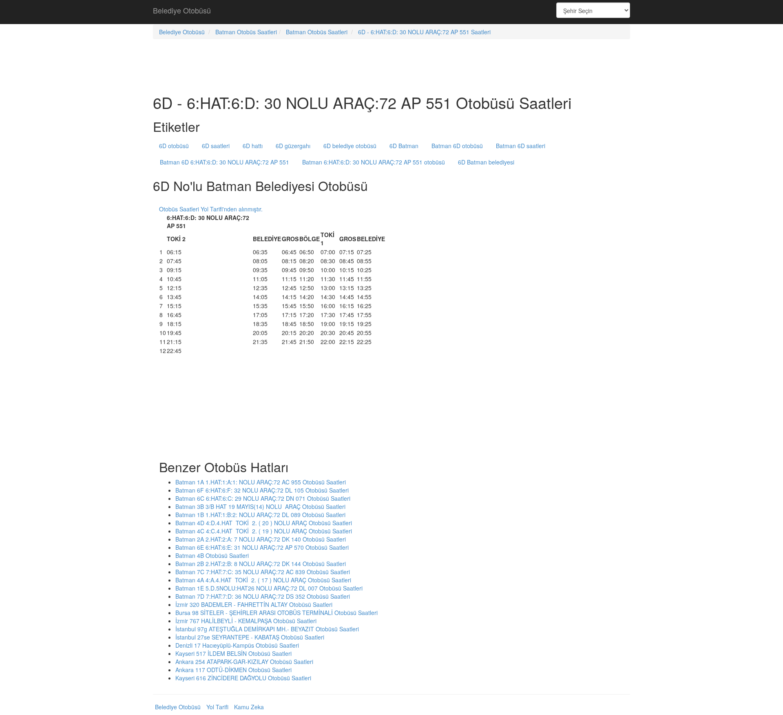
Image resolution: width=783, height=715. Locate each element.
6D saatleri (216, 146)
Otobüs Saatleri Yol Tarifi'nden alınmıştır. (211, 209)
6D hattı (253, 146)
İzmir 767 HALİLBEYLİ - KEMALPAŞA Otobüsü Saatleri (245, 621)
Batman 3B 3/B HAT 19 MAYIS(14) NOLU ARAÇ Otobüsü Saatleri (260, 506)
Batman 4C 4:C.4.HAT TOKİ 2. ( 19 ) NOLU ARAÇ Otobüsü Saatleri (263, 531)
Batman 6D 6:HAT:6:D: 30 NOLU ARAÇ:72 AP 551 (224, 162)
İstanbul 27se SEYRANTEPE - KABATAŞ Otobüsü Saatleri (249, 637)
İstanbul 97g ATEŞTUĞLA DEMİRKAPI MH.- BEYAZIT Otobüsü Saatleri (267, 629)
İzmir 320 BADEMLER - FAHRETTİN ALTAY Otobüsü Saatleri (253, 604)
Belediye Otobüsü (182, 10)
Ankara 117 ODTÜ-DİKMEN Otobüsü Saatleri (233, 670)
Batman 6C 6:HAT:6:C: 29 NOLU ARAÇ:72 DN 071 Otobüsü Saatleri (262, 498)
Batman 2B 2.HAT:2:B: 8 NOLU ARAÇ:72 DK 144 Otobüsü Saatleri (260, 564)
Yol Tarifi (217, 707)
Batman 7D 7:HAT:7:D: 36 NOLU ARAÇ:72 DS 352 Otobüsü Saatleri (262, 596)
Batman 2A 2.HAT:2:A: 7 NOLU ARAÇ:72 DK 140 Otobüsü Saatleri (260, 539)
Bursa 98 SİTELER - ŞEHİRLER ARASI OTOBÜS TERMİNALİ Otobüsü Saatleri (276, 612)
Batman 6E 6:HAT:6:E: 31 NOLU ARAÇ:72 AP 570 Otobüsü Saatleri (262, 547)
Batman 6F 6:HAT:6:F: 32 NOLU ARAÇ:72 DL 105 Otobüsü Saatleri (262, 490)
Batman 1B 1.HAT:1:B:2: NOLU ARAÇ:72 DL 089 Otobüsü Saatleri (260, 515)
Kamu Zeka (249, 707)
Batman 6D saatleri (520, 146)
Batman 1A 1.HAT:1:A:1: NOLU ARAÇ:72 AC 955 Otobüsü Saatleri (260, 482)
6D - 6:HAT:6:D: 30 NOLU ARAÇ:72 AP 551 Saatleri (424, 32)
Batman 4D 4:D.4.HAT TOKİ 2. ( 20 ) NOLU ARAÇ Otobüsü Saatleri (263, 523)
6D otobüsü (174, 146)
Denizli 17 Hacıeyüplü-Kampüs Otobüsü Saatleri (237, 645)
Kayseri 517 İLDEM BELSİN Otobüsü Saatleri (233, 653)
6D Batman (403, 146)
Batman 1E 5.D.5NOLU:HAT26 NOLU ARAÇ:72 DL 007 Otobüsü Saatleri (269, 588)
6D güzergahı (293, 146)
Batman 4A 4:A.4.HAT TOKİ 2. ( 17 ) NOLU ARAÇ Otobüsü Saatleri (263, 580)
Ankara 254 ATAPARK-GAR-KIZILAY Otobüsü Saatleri (244, 661)
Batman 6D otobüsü (457, 146)
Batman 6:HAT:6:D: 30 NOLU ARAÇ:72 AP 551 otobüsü (373, 162)
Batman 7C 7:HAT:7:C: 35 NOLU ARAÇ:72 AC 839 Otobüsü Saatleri (262, 572)
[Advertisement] (391, 12)
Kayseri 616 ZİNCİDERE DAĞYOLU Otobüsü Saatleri (243, 678)
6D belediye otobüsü (349, 146)
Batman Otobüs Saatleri (246, 32)
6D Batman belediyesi (486, 162)
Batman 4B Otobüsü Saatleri (212, 555)
